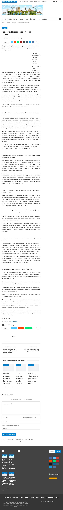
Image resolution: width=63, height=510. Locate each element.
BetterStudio (51, 501)
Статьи (26, 19)
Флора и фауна (35, 19)
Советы (20, 19)
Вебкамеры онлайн (53, 497)
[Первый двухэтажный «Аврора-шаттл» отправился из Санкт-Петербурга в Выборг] (33, 368)
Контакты (44, 1)
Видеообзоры (12, 19)
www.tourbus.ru (15, 321)
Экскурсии (44, 19)
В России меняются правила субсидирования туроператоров (11, 351)
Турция (13, 325)
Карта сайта (37, 1)
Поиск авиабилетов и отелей (25, 1)
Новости (4, 19)
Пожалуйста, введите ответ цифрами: (11, 425)
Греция (6, 325)
